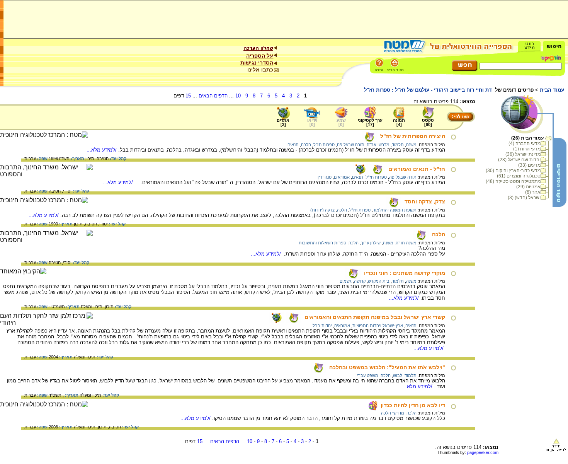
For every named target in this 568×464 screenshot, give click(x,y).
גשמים (346, 281)
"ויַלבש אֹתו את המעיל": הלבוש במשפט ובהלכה (387, 367)
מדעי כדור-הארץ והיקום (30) (513, 170)
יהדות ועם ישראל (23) (519, 159)
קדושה (360, 281)
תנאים (293, 144)
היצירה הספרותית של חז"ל (412, 136)
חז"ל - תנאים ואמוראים (416, 169)
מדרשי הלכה (392, 413)
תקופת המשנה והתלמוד (395, 210)
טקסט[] (428, 122)
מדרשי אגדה (378, 144)
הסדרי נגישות (256, 63)
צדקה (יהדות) (322, 210)
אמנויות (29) (528, 186)
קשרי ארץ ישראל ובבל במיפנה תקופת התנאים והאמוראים (374, 317)
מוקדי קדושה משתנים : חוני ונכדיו (404, 273)
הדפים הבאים (213, 96)
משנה (411, 144)
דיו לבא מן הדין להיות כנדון (413, 405)
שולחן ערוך (371, 243)
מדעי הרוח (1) (527, 149)
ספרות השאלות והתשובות (322, 243)
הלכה (306, 144)
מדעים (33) (529, 165)
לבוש (397, 375)
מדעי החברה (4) (524, 143)
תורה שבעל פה (350, 144)
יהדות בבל (322, 325)
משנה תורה (406, 243)
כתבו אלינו (260, 70)
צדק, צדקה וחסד (425, 201)
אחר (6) (533, 192)
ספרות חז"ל (324, 144)
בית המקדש (378, 281)
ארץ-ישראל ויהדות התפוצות (377, 325)
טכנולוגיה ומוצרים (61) (519, 176)
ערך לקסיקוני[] (370, 122)
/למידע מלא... (102, 150)
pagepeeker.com (482, 452)
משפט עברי (367, 375)
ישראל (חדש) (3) (524, 197)
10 (238, 96)
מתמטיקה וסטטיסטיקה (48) (513, 181)
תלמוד (398, 144)
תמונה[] (399, 122)
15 (188, 96)
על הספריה (259, 56)
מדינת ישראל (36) (523, 154)
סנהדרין (325, 177)
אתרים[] (283, 122)
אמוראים (342, 177)
